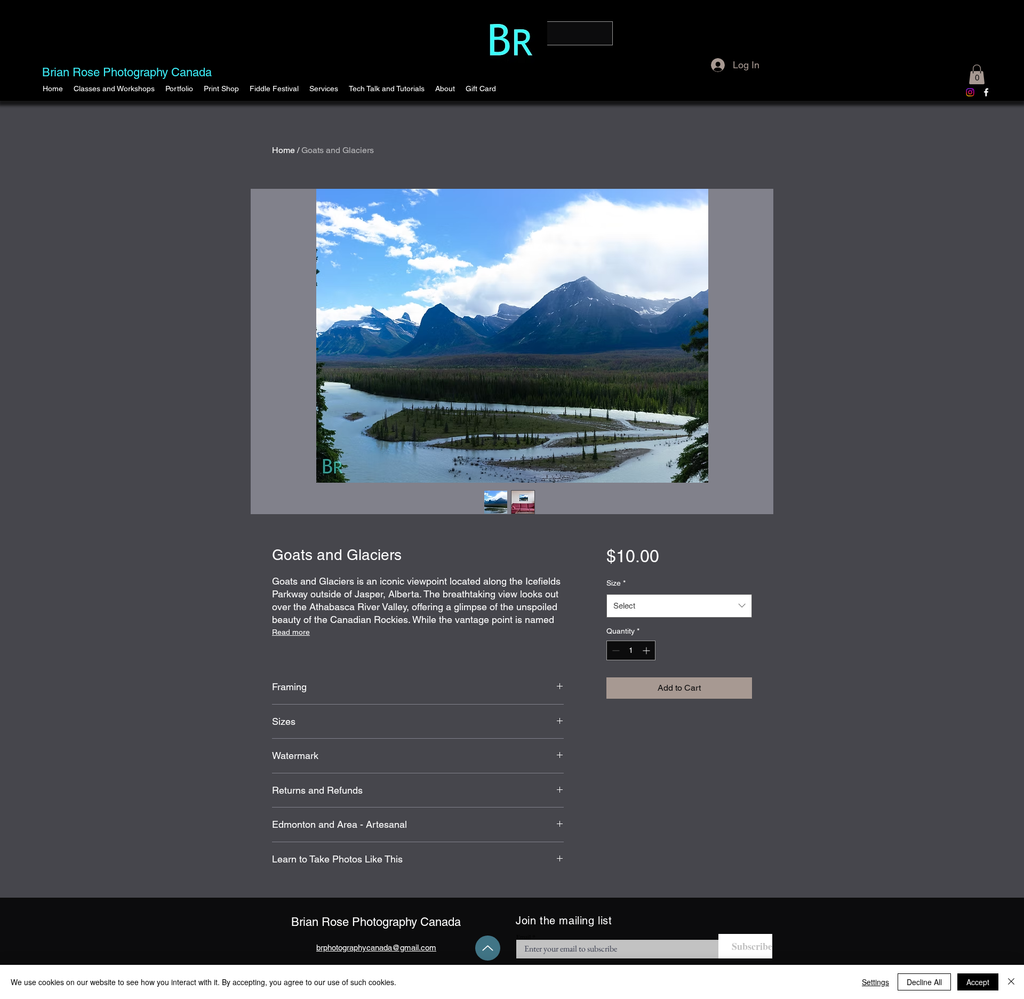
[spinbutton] (631, 650)
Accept (977, 982)
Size (616, 583)
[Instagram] (970, 92)
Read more (291, 632)
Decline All (924, 982)
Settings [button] (875, 982)
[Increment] (647, 650)
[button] (179, 89)
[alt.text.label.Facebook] (986, 92)
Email (523, 936)
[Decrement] (614, 650)
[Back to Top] (487, 948)
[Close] (1011, 981)
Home (283, 150)
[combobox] (679, 606)
